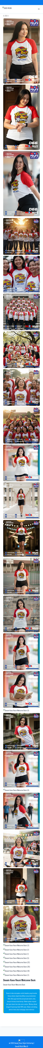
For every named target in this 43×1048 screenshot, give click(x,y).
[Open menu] (39, 9)
